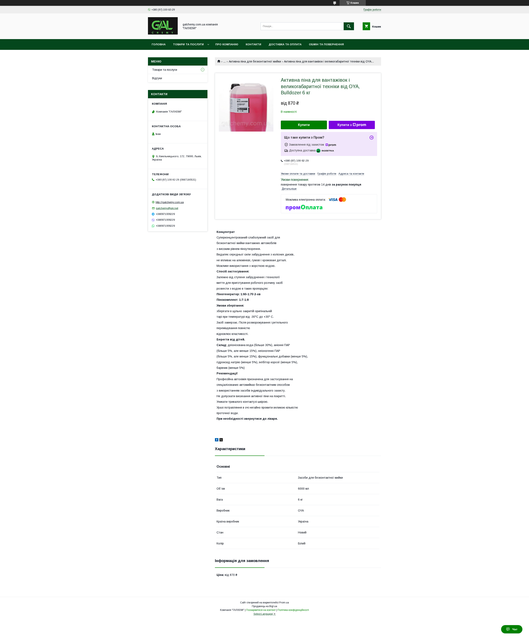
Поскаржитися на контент (261, 610)
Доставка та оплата (285, 44)
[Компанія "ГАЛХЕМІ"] (163, 33)
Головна (159, 44)
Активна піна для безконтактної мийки (255, 61)
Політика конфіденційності (293, 610)
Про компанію (226, 44)
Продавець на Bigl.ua (264, 606)
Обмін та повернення (326, 44)
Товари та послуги (188, 44)
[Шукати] (349, 26)
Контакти (253, 44)
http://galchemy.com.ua (170, 202)
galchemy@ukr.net (167, 208)
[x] (221, 440)
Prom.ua (284, 602)
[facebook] (216, 440)
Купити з (344, 125)
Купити (304, 125)
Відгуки (157, 78)
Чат (514, 629)
